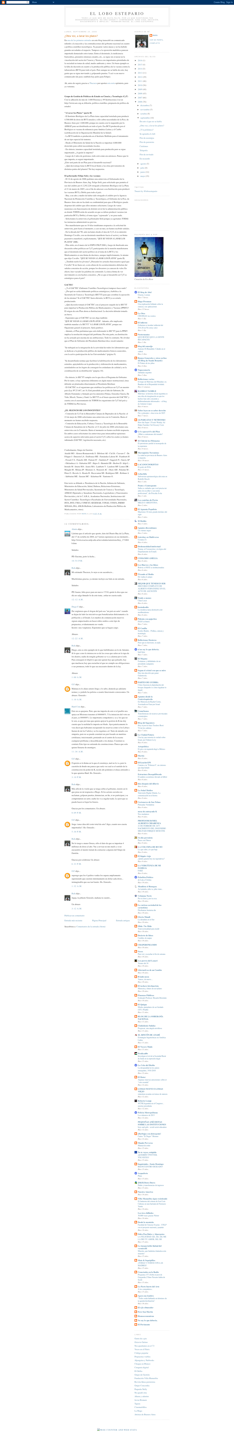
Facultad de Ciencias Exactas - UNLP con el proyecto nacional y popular (152, 1226)
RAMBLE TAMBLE (147, 390)
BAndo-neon (143, 976)
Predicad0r (143, 1053)
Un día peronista (145, 837)
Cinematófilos (141, 1407)
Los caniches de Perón (148, 499)
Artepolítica (143, 746)
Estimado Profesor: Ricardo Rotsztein (152, 998)
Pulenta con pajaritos (147, 618)
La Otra (141, 313)
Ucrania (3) (142, 539)
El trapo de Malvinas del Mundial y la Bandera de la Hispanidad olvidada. (152, 382)
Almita (75, 529)
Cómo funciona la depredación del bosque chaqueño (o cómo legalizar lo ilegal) (152, 687)
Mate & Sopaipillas (146, 1260)
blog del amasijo (145, 346)
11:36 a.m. (78, 751)
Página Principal (99, 920)
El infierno (142, 322)
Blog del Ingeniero (146, 722)
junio (142, 171)
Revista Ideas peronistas (145, 1381)
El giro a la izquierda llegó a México (151, 749)
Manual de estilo (144, 1145)
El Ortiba (138, 1371)
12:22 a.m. (78, 638)
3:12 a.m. (77, 908)
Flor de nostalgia (147, 137)
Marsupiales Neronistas (148, 452)
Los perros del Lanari (148, 960)
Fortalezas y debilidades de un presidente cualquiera (149, 662)
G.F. (73, 684)
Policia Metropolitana (148, 1112)
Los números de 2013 (146, 1115)
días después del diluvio (148, 783)
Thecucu (93, 83)
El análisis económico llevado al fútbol (152, 777)
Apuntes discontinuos (147, 527)
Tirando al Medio (146, 574)
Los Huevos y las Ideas (148, 564)
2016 (140, 60)
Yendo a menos (144, 597)
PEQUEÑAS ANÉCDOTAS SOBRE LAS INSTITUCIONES (152, 1123)
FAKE (140, 870)
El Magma (142, 658)
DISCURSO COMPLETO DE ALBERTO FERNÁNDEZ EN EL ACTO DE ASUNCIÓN (152, 588)
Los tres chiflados (145, 1212)
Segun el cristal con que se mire (152, 670)
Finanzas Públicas (146, 995)
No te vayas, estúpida (147, 1152)
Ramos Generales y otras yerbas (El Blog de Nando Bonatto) (152, 359)
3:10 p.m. (77, 777)
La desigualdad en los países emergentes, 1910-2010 (148, 1069)
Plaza (140, 1175)
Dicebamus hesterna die (147, 910)
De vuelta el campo (145, 576)
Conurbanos (143, 710)
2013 (140, 72)
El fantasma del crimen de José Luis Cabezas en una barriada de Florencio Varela (152, 1204)
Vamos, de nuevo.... (145, 979)
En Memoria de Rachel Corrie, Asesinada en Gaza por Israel (149, 702)
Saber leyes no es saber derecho (152, 410)
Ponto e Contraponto (147, 485)
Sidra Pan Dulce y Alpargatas (151, 1234)
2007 (140, 97)
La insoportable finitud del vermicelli (150, 1247)
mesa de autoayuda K (147, 811)
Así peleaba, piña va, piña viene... (150, 889)
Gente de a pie (141, 1338)
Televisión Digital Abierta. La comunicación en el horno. (149, 794)
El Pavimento (144, 1324)
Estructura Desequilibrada (150, 774)
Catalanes (144, 146)
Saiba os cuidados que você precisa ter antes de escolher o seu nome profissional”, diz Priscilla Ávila (152, 490)
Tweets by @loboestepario (146, 191)
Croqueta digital (142, 1367)
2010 (140, 85)
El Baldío (142, 520)
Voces (140, 951)
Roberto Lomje (145, 1100)
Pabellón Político (145, 877)
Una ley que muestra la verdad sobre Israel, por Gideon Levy (151, 738)
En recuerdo (145, 158)
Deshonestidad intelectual (149, 546)
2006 (140, 101)
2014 (140, 68)
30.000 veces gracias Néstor (148, 1215)
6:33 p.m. (77, 863)
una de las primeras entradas (79, 40)
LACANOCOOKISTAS (148, 464)
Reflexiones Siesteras (147, 639)
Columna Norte (145, 895)
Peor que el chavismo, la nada (149, 642)
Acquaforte (143, 1173)
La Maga (138, 1410)
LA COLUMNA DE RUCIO (150, 846)
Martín (141, 755)
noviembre (145, 109)
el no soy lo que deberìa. (148, 649)
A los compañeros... (145, 1289)
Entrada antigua (123, 920)
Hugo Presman (144, 301)
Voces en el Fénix (142, 1349)
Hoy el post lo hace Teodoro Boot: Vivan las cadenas (151, 726)
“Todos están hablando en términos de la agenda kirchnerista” (152, 1299)
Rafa (74, 567)
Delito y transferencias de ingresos (151, 1185)
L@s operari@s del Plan (149, 431)
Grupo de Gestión (142, 1374)
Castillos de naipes (145, 938)
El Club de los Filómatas (149, 440)
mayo (142, 176)
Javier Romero (141, 1400)
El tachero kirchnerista (148, 985)
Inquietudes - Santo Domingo (151, 1163)
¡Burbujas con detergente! (149, 1133)
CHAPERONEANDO (147, 944)
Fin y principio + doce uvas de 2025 (151, 413)
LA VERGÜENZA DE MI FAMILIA (149, 866)
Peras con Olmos (144, 840)
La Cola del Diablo (146, 1065)
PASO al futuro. (144, 621)
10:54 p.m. (77, 560)
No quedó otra (141, 1392)
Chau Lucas (142, 600)
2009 (140, 89)
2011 (140, 81)
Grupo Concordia (142, 1385)
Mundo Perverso (145, 1142)
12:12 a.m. (78, 599)
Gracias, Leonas (144, 294)
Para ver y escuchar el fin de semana (151, 954)
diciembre (144, 105)
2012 (140, 76)
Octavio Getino (141, 1342)
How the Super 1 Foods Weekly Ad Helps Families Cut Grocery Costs (151, 423)
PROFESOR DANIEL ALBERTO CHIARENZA (149, 822)
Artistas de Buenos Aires (145, 1414)
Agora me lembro (146, 1295)
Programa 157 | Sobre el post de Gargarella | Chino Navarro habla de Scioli (151, 1277)
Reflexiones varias (146, 379)
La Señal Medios (145, 790)
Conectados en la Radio (148, 1271)
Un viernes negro (144, 530)
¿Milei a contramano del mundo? (150, 434)
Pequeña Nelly (141, 1389)
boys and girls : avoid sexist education (152, 1127)
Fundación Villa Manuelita (146, 1378)
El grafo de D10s (144, 467)
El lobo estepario (117, 13)
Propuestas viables (142, 1356)
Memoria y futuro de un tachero (150, 988)
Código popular (141, 1352)
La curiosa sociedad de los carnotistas (149, 906)
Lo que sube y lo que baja (147, 849)
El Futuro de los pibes (146, 363)
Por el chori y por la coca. (147, 898)
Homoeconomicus (146, 1315)
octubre (143, 113)
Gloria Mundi (144, 916)
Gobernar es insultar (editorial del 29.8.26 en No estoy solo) (150, 326)
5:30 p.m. (77, 831)
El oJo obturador (145, 1307)
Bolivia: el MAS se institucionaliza (151, 567)
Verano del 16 (143, 963)
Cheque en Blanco (142, 1363)
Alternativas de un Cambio (150, 969)
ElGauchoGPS (144, 762)
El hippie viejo (144, 856)
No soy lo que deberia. (147, 1320)
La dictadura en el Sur (146, 919)
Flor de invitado (146, 154)
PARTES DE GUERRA (148, 682)
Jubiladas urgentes (145, 372)
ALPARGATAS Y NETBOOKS (151, 419)
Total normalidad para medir (148, 928)
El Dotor (142, 1077)
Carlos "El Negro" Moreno (148, 1136)
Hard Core (76, 706)
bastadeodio (143, 607)
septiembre (145, 117)
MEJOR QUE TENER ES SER (151, 583)
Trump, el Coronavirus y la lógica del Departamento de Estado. (152, 550)
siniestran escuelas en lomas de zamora (152, 1094)
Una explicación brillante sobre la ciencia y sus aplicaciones (150, 305)
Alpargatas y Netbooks (144, 1360)
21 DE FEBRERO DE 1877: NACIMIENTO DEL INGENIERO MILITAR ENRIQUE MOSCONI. (152, 828)
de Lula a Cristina (144, 879)
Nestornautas (144, 334)
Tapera (137, 1403)
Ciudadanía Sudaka (147, 1025)
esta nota (111, 83)
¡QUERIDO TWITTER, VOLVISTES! (147, 1156)
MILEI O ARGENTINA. (148, 502)
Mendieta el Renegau (147, 886)
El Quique (142, 1004)
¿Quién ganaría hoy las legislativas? (151, 858)
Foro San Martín (145, 1311)
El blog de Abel (145, 292)
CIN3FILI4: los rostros (147, 316)
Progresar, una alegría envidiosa (150, 1028)
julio (142, 167)
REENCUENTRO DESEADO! (150, 1166)
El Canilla (142, 628)
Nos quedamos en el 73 (144, 1345)
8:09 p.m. (77, 812)
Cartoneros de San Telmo (149, 801)
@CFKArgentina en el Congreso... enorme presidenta (151, 1104)
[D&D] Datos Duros (146, 1182)
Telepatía (144, 150)
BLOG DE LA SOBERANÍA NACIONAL (150, 1017)
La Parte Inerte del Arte (148, 1286)
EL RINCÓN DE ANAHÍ (149, 1034)
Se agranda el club (147, 133)
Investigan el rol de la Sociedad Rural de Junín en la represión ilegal (152, 1057)
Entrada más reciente (73, 920)
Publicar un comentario (74, 915)
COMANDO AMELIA (148, 558)
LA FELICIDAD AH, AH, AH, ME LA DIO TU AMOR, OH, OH (152, 1237)
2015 (140, 64)
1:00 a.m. (77, 677)
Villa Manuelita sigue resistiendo (152, 1198)
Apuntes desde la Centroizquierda (145, 698)
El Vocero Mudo (145, 1046)
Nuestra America (145, 1191)
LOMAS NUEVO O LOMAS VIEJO (150, 1090)
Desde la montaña (146, 1222)
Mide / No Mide (145, 926)
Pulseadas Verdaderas (146, 804)
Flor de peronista (147, 142)
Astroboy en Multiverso (148, 536)
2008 (140, 93)
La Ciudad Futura (146, 734)
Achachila (142, 473)
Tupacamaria (144, 369)
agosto (143, 163)
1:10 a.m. (77, 699)
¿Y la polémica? (146, 129)
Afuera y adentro (142, 1396)
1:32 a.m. (77, 886)
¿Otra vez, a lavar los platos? (152, 125)
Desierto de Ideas (145, 935)
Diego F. (75, 606)
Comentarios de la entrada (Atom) (90, 926)
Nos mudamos (143, 814)
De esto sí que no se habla (151, 121)
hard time (141, 652)
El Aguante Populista (147, 509)
